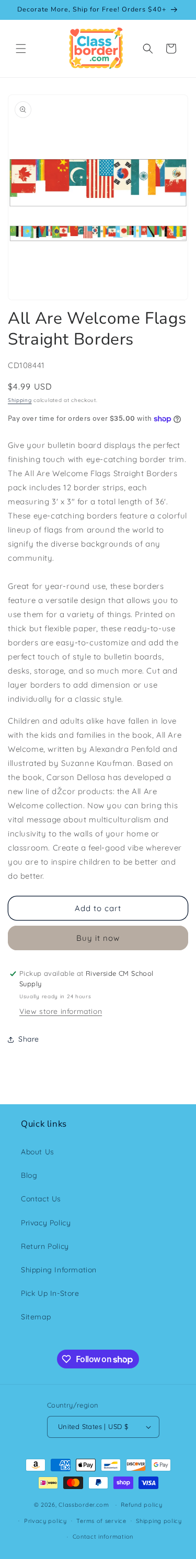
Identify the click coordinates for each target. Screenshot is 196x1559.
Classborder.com (84, 1504)
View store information (60, 1011)
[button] (20, 48)
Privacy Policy (46, 1222)
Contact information (103, 1536)
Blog (29, 1175)
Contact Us (41, 1198)
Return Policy (45, 1246)
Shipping (20, 400)
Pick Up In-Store (50, 1293)
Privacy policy (45, 1521)
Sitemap (36, 1316)
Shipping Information (59, 1269)
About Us (37, 1151)
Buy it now (98, 938)
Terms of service (101, 1521)
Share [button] (28, 1039)
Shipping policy (159, 1521)
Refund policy (141, 1504)
